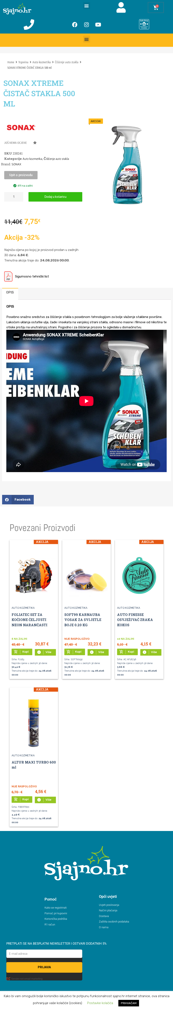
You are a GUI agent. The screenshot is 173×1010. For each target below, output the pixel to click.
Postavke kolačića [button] (100, 1003)
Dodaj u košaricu (55, 196)
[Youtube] (98, 24)
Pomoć (51, 899)
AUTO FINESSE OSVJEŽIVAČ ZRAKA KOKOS (135, 619)
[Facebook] (75, 24)
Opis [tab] (10, 292)
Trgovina (23, 62)
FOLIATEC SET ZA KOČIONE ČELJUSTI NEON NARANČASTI (29, 619)
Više (44, 652)
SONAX (16, 164)
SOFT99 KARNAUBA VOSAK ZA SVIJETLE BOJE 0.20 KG (82, 619)
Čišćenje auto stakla (66, 62)
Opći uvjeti (108, 896)
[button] (86, 5)
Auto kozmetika (41, 62)
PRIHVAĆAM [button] (129, 1003)
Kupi (21, 652)
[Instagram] (86, 24)
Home (10, 62)
